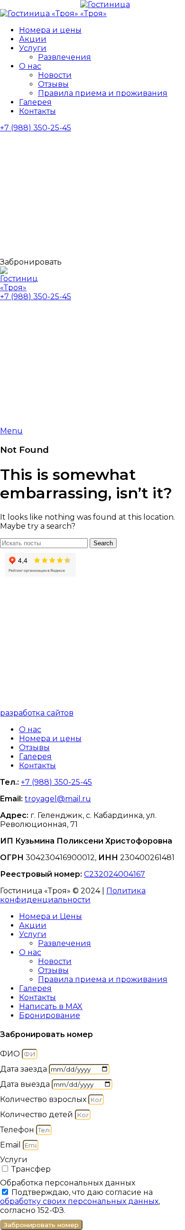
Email (11, 1144)
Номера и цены (50, 738)
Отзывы (53, 84)
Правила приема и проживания (102, 93)
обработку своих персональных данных (79, 1201)
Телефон (18, 1129)
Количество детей (37, 1114)
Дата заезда (24, 1069)
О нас (30, 729)
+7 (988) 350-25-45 (35, 127)
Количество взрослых (44, 1099)
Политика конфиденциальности (73, 895)
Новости (55, 75)
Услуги (14, 1159)
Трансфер (31, 1169)
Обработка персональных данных (67, 1182)
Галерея (35, 756)
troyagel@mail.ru (58, 798)
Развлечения (64, 57)
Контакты (37, 765)
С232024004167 (114, 874)
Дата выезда (26, 1084)
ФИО (11, 1053)
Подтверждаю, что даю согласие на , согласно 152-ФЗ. (80, 1201)
